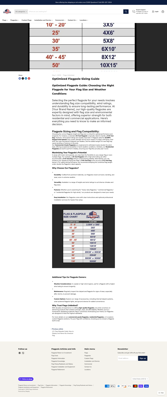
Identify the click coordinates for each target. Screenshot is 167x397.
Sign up (143, 358)
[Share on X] (23, 78)
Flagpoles (14, 20)
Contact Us (72, 20)
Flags (4, 20)
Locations (83, 20)
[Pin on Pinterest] (29, 78)
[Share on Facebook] (20, 78)
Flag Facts (54, 356)
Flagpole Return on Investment (61, 353)
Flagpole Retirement (58, 370)
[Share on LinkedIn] (26, 78)
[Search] (126, 11)
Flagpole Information (58, 358)
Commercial (59, 20)
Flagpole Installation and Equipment (63, 367)
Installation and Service (43, 20)
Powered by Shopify (24, 391)
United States (139, 379)
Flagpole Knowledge (58, 361)
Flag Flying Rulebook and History (62, 364)
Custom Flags (27, 20)
